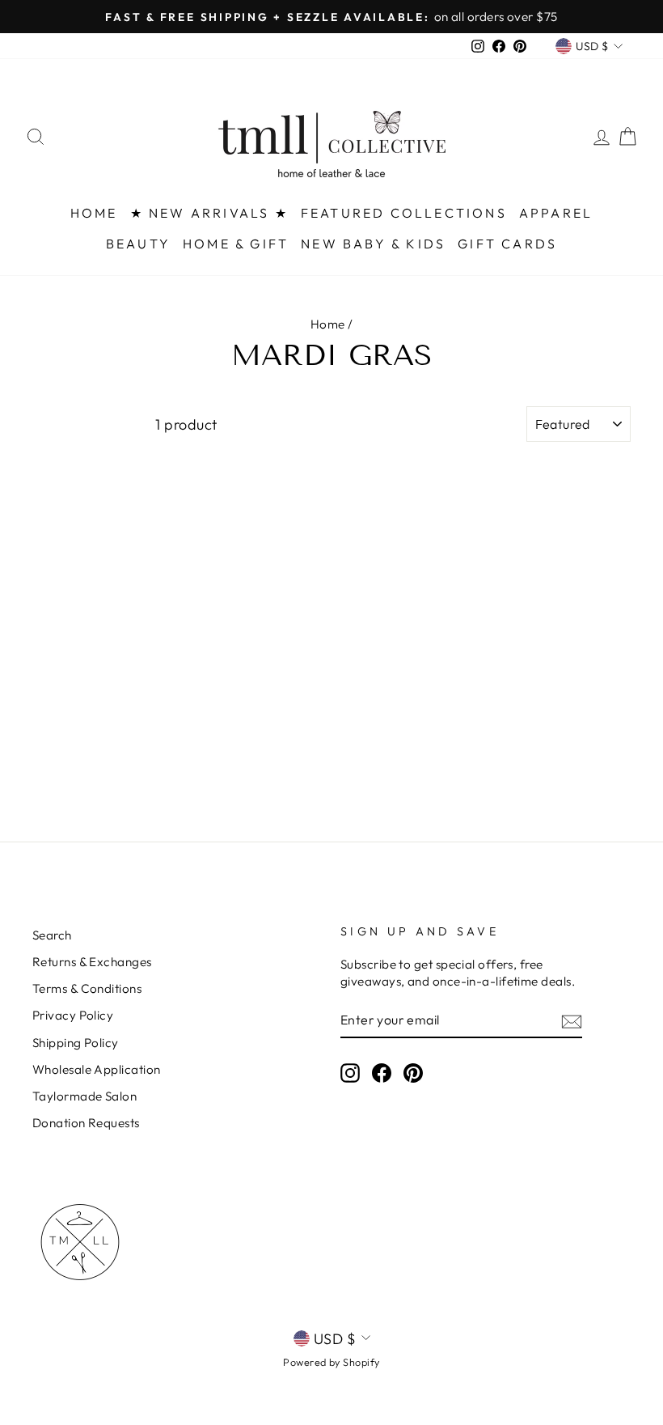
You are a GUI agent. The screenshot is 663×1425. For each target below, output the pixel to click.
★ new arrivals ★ (209, 213)
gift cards (507, 243)
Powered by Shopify (331, 1361)
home (94, 213)
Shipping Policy (75, 1042)
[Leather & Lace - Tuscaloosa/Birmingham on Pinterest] (413, 1072)
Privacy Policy (72, 1015)
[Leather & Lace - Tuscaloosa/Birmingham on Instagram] (350, 1072)
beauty (138, 243)
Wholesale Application (96, 1069)
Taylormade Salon (84, 1096)
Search (52, 935)
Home (327, 324)
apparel (556, 213)
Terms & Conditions (86, 988)
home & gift (236, 243)
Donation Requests (86, 1122)
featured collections (404, 213)
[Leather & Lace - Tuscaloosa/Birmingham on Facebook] (381, 1072)
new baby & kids (373, 243)
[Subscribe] (571, 1021)
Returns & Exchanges (92, 961)
